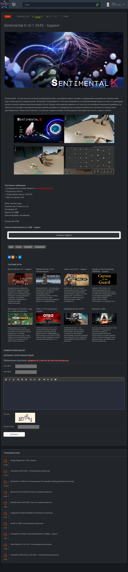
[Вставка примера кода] (48, 379)
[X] (16, 257)
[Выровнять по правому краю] (26, 379)
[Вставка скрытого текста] (55, 379)
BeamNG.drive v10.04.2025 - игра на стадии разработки (31, 502)
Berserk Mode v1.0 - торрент (20, 269)
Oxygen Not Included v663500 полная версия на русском (31, 513)
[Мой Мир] (19, 257)
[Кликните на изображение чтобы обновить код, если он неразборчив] (25, 422)
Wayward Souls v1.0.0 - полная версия (45, 270)
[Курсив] (10, 379)
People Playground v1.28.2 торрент (23, 460)
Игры (8, 16)
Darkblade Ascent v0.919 (74, 309)
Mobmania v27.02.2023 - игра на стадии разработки (20, 310)
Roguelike (28, 247)
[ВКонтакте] (9, 257)
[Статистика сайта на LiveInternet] (116, 570)
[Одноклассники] (12, 257)
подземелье (39, 247)
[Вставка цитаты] (44, 379)
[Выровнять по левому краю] (18, 379)
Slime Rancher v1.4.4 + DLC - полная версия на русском (31, 544)
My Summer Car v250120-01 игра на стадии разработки (31, 492)
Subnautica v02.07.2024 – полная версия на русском (30, 471)
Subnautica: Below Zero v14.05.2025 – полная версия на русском (34, 555)
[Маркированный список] (31, 379)
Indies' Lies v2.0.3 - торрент (75, 269)
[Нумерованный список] (34, 379)
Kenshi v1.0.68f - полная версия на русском (26, 523)
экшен (18, 247)
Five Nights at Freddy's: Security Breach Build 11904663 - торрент (34, 534)
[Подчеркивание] (13, 379)
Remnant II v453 (98, 309)
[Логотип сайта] (4, 4)
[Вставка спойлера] (52, 379)
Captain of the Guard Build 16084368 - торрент (103, 270)
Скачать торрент (64, 235)
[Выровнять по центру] (22, 379)
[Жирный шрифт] (6, 379)
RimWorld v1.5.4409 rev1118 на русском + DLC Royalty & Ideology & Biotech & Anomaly (42, 481)
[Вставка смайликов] (39, 379)
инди (11, 247)
